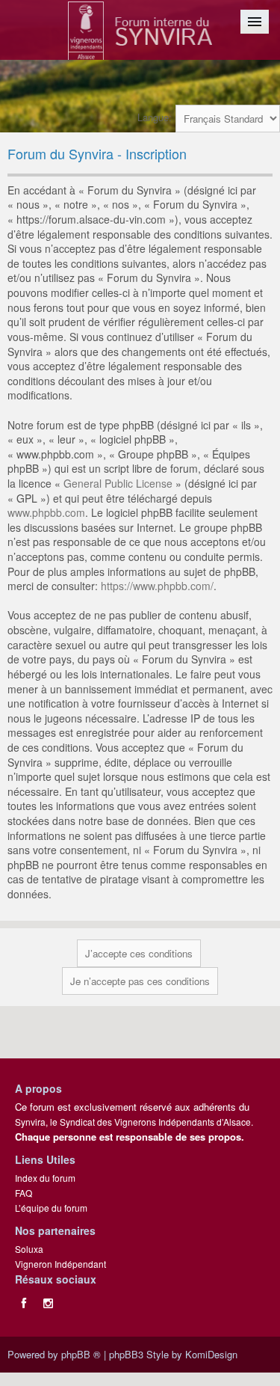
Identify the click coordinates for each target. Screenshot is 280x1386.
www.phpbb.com (46, 512)
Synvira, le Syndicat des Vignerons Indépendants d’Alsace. (134, 1121)
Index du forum (45, 1177)
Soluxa (29, 1248)
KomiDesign (211, 1354)
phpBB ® (81, 1354)
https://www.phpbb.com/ (157, 585)
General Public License (117, 483)
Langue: (154, 117)
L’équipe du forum (51, 1207)
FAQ (23, 1192)
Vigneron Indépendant (60, 1263)
